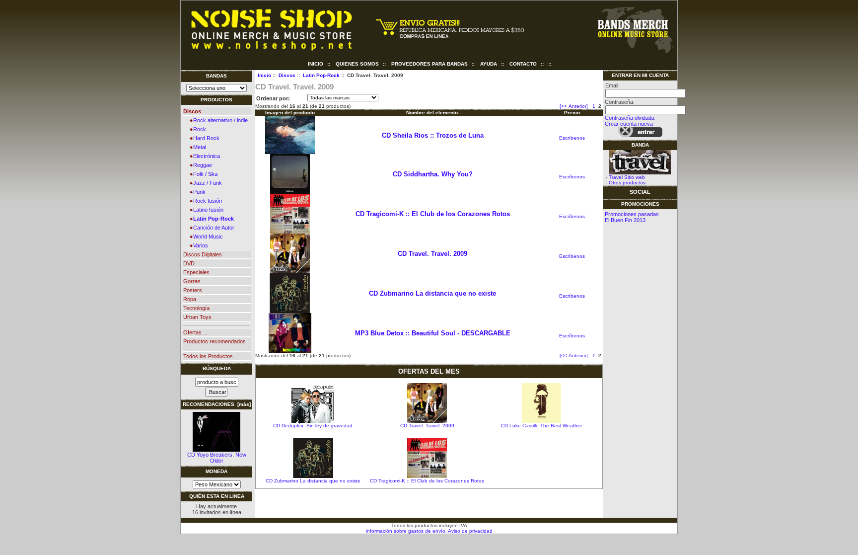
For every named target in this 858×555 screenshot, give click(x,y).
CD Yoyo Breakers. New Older (216, 458)
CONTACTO (523, 64)
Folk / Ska (203, 174)
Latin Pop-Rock (321, 75)
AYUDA (488, 64)
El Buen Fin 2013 (625, 220)
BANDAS (216, 76)
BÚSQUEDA (217, 368)
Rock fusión (206, 201)
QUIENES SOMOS (357, 64)
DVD (189, 263)
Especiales (196, 272)
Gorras (192, 281)
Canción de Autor (212, 228)
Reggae (201, 165)
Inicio (315, 64)
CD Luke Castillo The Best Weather (541, 425)
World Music (206, 236)
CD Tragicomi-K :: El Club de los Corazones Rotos (433, 214)
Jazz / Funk (206, 183)
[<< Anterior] (574, 106)
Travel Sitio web (627, 177)
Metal (198, 147)
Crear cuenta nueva (629, 124)
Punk (198, 192)
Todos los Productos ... (211, 356)
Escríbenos (572, 138)
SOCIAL (640, 192)
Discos (287, 75)
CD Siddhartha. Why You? (433, 174)
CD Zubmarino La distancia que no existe (432, 293)
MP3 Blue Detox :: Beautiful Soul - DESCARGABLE (432, 333)
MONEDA (216, 471)
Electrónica (205, 156)
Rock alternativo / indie (219, 120)
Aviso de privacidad (470, 531)
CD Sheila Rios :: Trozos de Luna (433, 135)
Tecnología (196, 308)
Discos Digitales (202, 254)
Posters (192, 290)
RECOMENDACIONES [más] (217, 404)
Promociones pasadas (632, 214)
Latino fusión (206, 210)
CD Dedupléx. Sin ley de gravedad (313, 425)
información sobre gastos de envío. (406, 531)
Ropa (189, 299)
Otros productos (627, 182)
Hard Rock (204, 138)
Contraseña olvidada (629, 118)
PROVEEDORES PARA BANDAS (429, 64)
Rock (198, 129)
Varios (199, 245)
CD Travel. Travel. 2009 (432, 253)
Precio (572, 112)
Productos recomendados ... (214, 344)
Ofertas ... (195, 332)
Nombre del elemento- (432, 112)
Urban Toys (197, 317)
